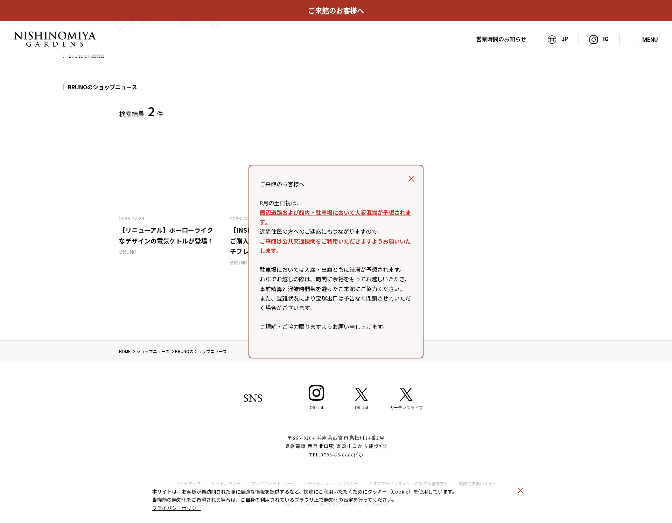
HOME (125, 351)
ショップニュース (152, 351)
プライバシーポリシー (176, 507)
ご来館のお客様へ (336, 10)
